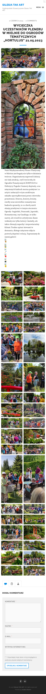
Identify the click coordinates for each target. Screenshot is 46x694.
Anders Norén (26, 689)
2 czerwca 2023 (16, 21)
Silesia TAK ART (13, 4)
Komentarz (10, 601)
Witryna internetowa (15, 647)
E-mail (8, 636)
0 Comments (31, 21)
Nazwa (8, 626)
